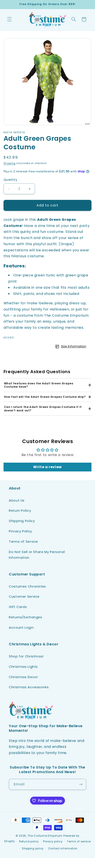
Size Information (73, 346)
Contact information (63, 848)
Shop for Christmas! (26, 656)
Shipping (9, 163)
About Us (17, 500)
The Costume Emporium (45, 836)
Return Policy (20, 510)
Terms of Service (23, 541)
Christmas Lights (23, 666)
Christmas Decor (23, 677)
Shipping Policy (22, 521)
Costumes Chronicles (27, 586)
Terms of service (79, 841)
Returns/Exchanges (25, 617)
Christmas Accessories (29, 687)
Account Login (21, 627)
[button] (9, 19)
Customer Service (24, 596)
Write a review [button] (47, 466)
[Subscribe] (81, 784)
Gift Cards (18, 607)
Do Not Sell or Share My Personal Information (37, 555)
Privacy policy (53, 841)
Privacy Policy (20, 531)
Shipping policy (33, 848)
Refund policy (29, 841)
